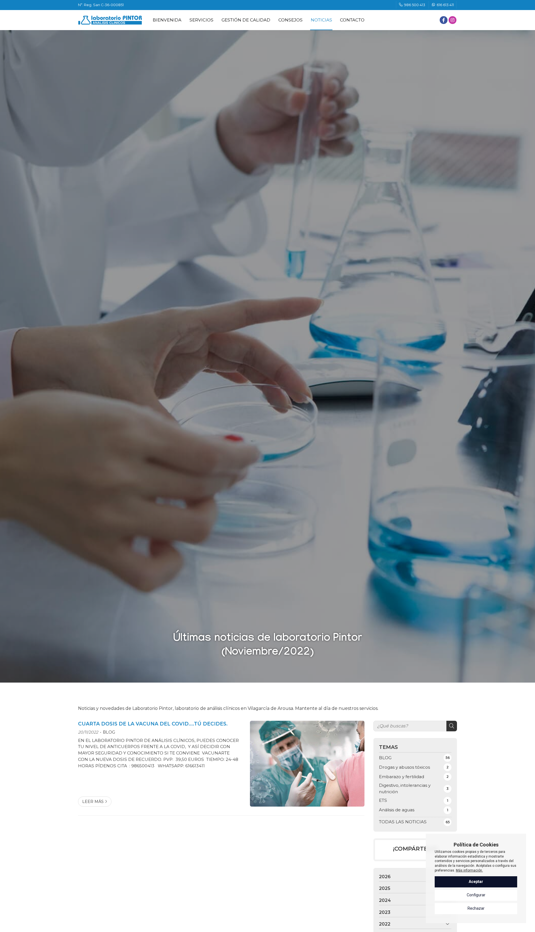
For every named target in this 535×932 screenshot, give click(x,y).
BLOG (109, 732)
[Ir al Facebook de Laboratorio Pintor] (444, 20)
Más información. (469, 870)
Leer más (93, 801)
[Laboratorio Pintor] (110, 20)
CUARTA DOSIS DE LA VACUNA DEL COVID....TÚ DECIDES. (153, 724)
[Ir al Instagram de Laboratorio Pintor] (452, 20)
